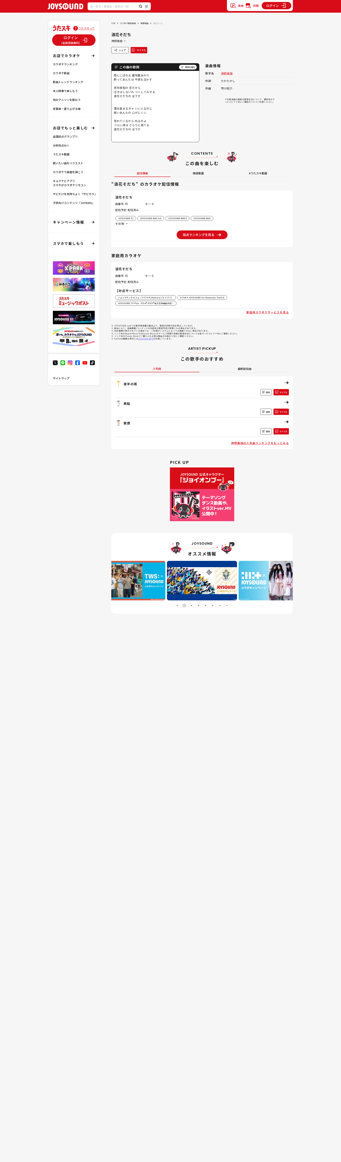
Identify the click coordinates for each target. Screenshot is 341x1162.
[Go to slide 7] (219, 605)
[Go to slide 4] (198, 605)
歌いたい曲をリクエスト (68, 163)
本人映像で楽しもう (65, 91)
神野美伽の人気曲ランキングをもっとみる (260, 443)
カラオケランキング (65, 64)
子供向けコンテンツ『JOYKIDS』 (74, 203)
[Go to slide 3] (191, 605)
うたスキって (86, 28)
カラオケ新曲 (61, 73)
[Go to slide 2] (184, 605)
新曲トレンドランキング (68, 82)
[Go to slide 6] (212, 605)
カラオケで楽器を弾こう (68, 172)
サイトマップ (61, 378)
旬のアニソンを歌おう (67, 100)
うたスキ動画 (61, 154)
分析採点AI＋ (61, 145)
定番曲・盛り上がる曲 (67, 109)
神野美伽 (144, 23)
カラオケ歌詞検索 (128, 23)
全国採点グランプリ (65, 136)
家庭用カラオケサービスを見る (267, 312)
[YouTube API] (145, 338)
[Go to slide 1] (177, 605)
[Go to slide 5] (205, 605)
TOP (113, 23)
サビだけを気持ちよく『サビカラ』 (75, 194)
